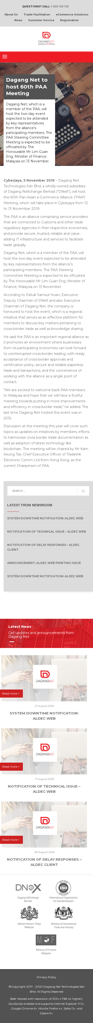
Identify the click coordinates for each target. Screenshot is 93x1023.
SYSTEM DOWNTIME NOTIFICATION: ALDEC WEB (45, 518)
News (18, 20)
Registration (69, 20)
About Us (11, 14)
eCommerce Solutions (72, 14)
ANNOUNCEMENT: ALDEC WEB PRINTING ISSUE (44, 563)
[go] (83, 491)
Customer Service (41, 20)
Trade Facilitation (37, 14)
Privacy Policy (46, 977)
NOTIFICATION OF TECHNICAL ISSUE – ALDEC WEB (46, 531)
